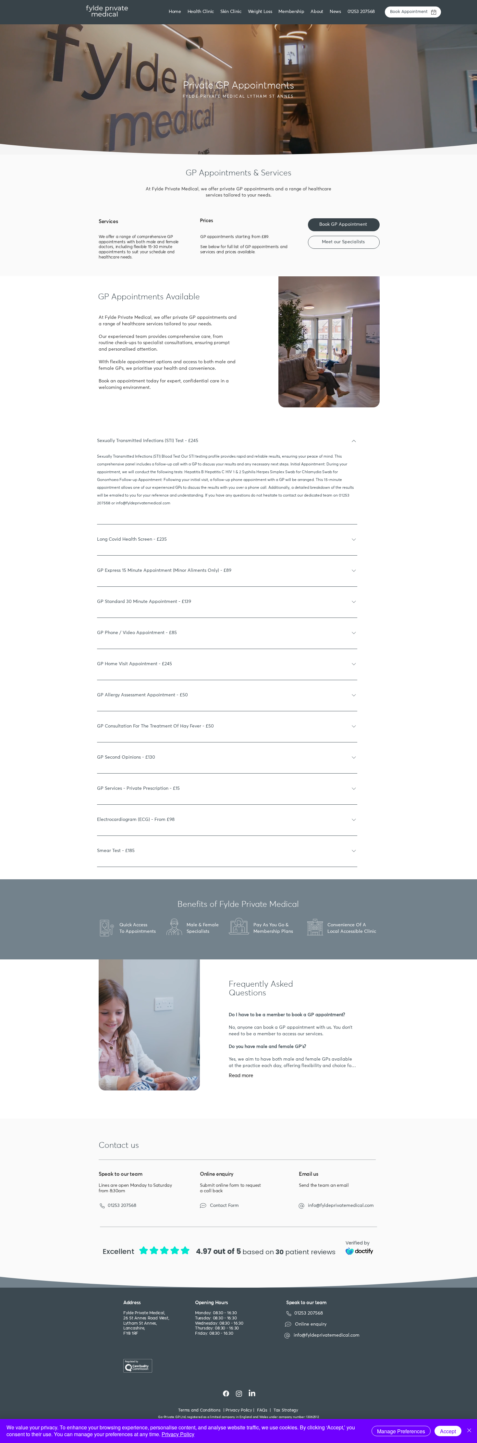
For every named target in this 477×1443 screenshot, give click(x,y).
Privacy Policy (178, 1434)
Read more (241, 1075)
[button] (231, 11)
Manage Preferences (401, 1431)
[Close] (469, 1431)
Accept (448, 1431)
